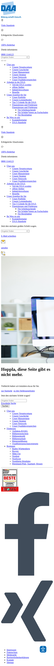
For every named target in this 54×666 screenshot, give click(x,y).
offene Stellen (18, 87)
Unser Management (20, 72)
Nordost (15, 456)
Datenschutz (12, 652)
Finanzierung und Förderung (24, 105)
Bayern (15, 451)
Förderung (11, 428)
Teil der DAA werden (21, 85)
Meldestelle (12, 655)
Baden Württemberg (21, 448)
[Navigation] (5, 60)
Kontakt (10, 660)
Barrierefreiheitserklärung (18, 657)
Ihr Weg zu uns (13, 117)
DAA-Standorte (19, 122)
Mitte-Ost (16, 454)
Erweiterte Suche (8, 403)
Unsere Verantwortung (22, 67)
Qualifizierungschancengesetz (25, 443)
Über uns (11, 64)
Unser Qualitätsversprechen (24, 80)
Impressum (11, 650)
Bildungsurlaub (19, 438)
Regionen (11, 446)
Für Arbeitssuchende (27, 110)
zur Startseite (6, 391)
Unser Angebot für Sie (16, 95)
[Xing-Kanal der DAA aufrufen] (27, 645)
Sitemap (10, 662)
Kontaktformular (19, 120)
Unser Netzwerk (19, 77)
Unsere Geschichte (20, 69)
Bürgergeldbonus (19, 441)
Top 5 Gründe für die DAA (24, 102)
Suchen (5, 406)
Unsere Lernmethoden (22, 100)
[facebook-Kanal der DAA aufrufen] (27, 575)
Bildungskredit (18, 436)
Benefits (15, 92)
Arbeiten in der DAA (16, 82)
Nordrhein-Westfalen (21, 461)
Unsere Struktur (19, 74)
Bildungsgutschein (20, 433)
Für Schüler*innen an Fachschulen (33, 112)
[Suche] (2, 60)
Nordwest (16, 459)
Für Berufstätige (25, 115)
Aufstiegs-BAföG (20, 431)
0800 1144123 (7, 54)
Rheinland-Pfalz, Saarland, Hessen (27, 464)
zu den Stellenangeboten (24, 391)
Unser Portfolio (19, 97)
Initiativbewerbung (20, 90)
